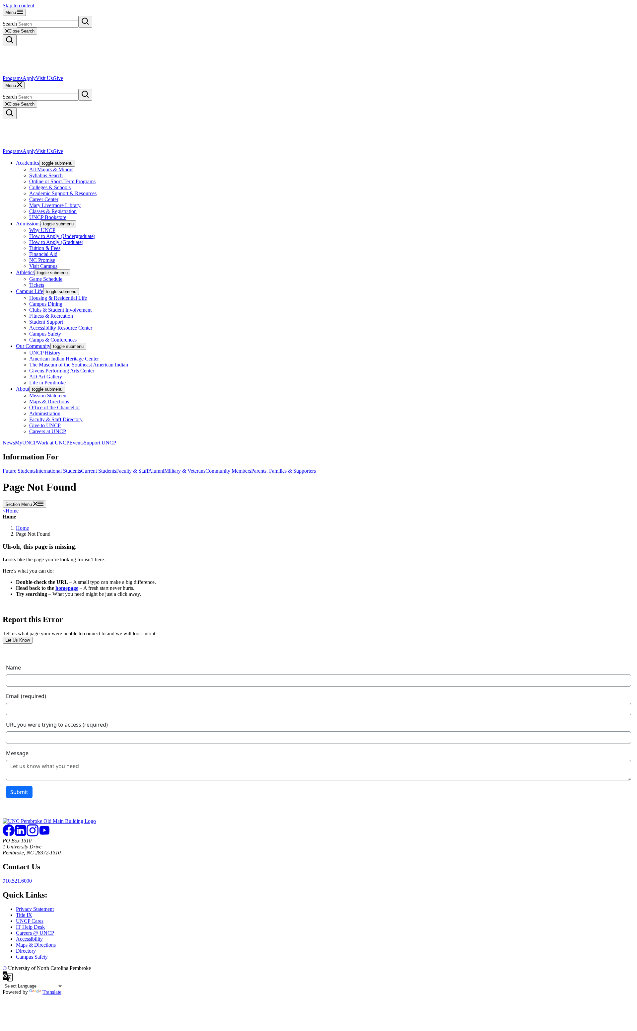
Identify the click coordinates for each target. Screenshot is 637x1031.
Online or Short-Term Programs (62, 181)
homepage (66, 588)
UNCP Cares (29, 921)
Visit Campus (43, 266)
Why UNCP (42, 230)
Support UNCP (100, 442)
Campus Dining (45, 304)
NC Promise (42, 260)
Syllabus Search (46, 175)
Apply (29, 78)
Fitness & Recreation (51, 316)
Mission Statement (48, 395)
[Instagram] (32, 834)
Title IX (24, 915)
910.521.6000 (17, 881)
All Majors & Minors (51, 169)
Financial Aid (43, 254)
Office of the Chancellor (54, 407)
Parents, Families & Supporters (283, 471)
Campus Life (29, 291)
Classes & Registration (53, 211)
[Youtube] (44, 834)
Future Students (19, 471)
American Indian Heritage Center (64, 358)
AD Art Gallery (45, 376)
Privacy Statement (35, 909)
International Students (58, 471)
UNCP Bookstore (47, 217)
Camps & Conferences (53, 340)
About (22, 389)
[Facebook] (9, 834)
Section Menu (19, 504)
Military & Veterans (184, 471)
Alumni (156, 471)
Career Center (43, 199)
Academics (27, 163)
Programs (13, 78)
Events (76, 442)
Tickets (36, 285)
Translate (51, 992)
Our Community (33, 346)
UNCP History (44, 353)
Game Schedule (45, 279)
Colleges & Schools (50, 187)
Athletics (25, 272)
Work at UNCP (53, 442)
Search (10, 24)
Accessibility (29, 939)
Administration (44, 413)
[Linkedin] (21, 834)
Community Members (228, 471)
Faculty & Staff (132, 471)
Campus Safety (45, 334)
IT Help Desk (30, 927)
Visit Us (44, 78)
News (9, 442)
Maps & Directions (49, 401)
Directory (26, 951)
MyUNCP (26, 442)
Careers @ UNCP (35, 933)
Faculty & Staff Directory (56, 419)
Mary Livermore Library (55, 205)
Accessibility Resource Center (60, 328)
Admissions (28, 223)
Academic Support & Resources (63, 193)
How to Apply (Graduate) (56, 242)
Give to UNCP (45, 425)
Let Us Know (17, 640)
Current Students (98, 471)
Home (11, 511)
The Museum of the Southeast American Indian (78, 364)
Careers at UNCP (47, 431)
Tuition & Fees (44, 248)
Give (58, 78)
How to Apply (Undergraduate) (62, 236)
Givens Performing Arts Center (61, 370)
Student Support (46, 322)
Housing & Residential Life (58, 298)
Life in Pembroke (47, 382)
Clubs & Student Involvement (60, 310)
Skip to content (18, 5)
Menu (11, 12)
